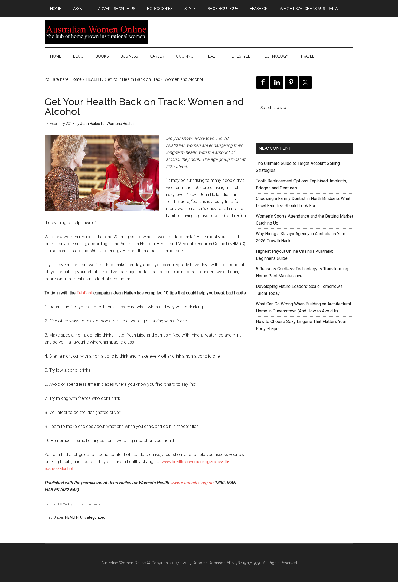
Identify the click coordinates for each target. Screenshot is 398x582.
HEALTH (72, 517)
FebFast (84, 292)
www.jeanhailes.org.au (191, 482)
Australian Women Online (96, 32)
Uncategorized (92, 517)
